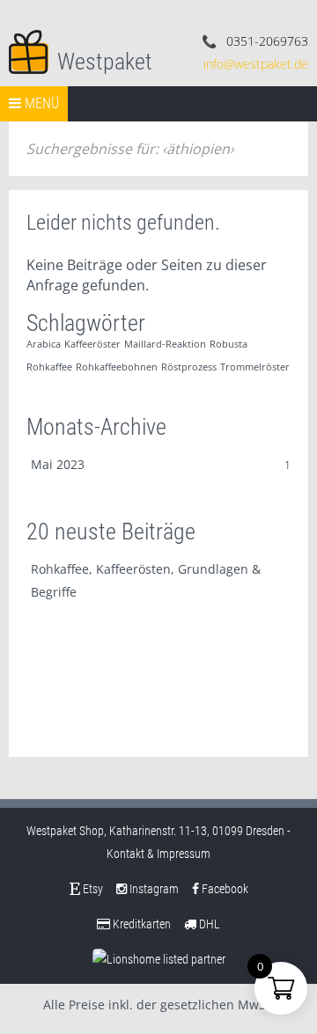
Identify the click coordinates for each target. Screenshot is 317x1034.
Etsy (91, 889)
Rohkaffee (49, 367)
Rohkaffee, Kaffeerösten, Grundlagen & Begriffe (146, 580)
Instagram (153, 889)
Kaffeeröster (92, 344)
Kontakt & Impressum (158, 854)
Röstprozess (189, 367)
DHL (208, 924)
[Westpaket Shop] (28, 50)
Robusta (228, 344)
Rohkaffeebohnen (117, 367)
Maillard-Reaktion (165, 344)
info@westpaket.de (255, 63)
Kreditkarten (140, 924)
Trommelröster (255, 367)
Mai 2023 (58, 464)
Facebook (223, 889)
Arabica (43, 344)
